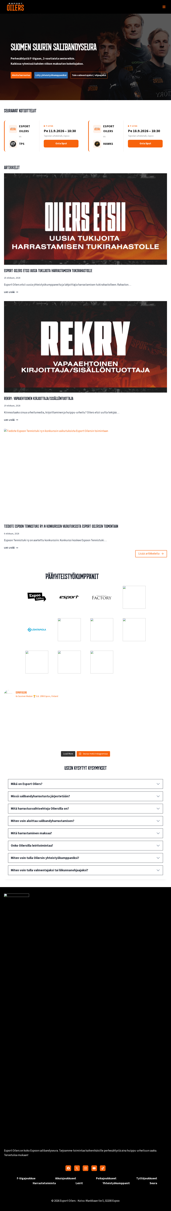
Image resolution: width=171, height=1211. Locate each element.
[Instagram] (85, 1168)
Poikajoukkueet (106, 1179)
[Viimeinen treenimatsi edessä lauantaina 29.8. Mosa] (24, 713)
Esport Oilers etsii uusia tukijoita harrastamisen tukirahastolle (48, 270)
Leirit (79, 1183)
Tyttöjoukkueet (146, 1179)
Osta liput (61, 143)
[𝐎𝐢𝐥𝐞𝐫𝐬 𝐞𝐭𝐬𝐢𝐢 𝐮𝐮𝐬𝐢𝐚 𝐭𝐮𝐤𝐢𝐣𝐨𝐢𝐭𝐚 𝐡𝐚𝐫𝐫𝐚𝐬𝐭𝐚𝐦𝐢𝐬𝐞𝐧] (106, 713)
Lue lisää (10, 292)
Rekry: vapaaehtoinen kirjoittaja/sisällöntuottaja (38, 398)
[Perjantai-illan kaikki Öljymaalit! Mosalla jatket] (24, 737)
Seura (153, 1183)
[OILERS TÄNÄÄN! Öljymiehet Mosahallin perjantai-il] (147, 737)
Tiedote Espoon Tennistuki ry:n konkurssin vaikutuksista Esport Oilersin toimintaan (61, 526)
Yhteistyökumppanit (116, 1183)
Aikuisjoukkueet (65, 1179)
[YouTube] (94, 1168)
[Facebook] (68, 1168)
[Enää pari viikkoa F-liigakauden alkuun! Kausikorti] (65, 713)
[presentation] (85, 219)
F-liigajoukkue (26, 1179)
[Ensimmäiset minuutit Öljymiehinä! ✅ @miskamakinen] (147, 713)
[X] (77, 1168)
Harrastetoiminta (44, 1183)
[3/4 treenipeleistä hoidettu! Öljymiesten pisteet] (106, 737)
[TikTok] (103, 1168)
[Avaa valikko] (164, 6)
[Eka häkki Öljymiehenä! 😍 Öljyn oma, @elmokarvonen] (65, 737)
